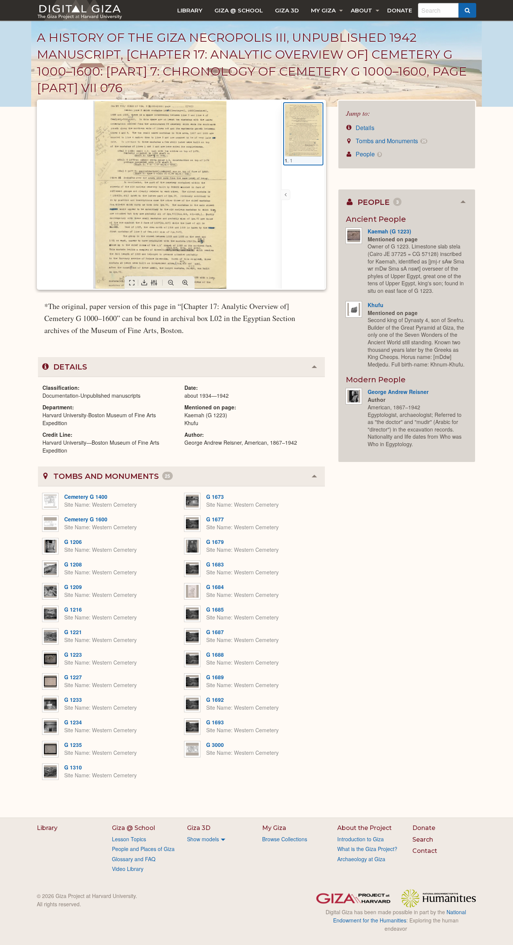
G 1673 (215, 496)
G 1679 (215, 541)
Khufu (375, 305)
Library (189, 10)
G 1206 (73, 541)
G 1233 (73, 699)
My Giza (323, 10)
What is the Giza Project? (367, 849)
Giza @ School (238, 10)
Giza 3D (287, 10)
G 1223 (73, 654)
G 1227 (73, 677)
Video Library (127, 868)
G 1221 (73, 632)
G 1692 (215, 699)
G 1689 (215, 677)
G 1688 (215, 654)
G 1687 (215, 632)
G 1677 (215, 519)
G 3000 (215, 744)
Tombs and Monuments (390, 140)
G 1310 (73, 767)
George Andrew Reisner (398, 391)
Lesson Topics (129, 839)
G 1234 (73, 722)
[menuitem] (189, 10)
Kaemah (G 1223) (389, 231)
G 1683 (215, 564)
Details (364, 127)
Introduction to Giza (360, 839)
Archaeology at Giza (361, 859)
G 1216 (73, 609)
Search (422, 839)
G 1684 (215, 587)
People (367, 154)
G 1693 (215, 722)
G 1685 (215, 609)
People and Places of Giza (143, 849)
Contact (424, 850)
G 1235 (73, 744)
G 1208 (73, 564)
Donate (399, 10)
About (361, 10)
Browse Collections (284, 839)
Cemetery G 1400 (85, 496)
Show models (203, 839)
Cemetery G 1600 (85, 519)
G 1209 (73, 587)
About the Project (364, 827)
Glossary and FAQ (133, 859)
